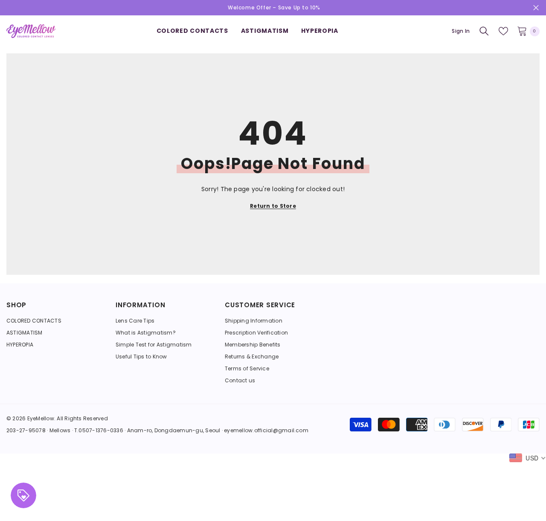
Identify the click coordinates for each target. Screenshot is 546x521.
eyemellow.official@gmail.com (266, 430)
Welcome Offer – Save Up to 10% (274, 7)
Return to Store (273, 206)
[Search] (484, 31)
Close (536, 8)
